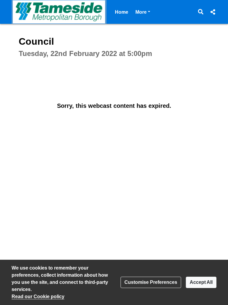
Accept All (201, 282)
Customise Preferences (150, 282)
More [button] (142, 12)
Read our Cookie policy (38, 296)
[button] (201, 12)
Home (121, 12)
